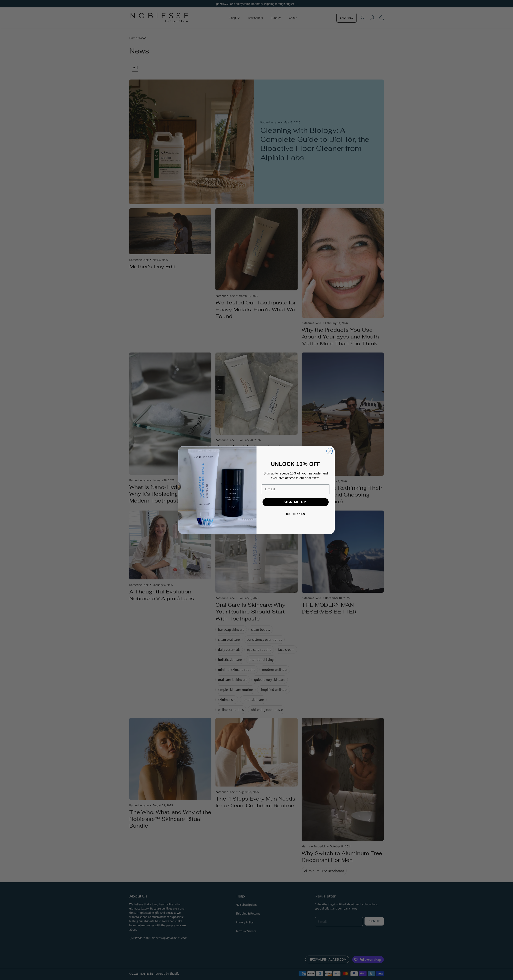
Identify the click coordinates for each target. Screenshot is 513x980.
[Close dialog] (330, 451)
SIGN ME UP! (296, 502)
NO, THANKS (295, 514)
